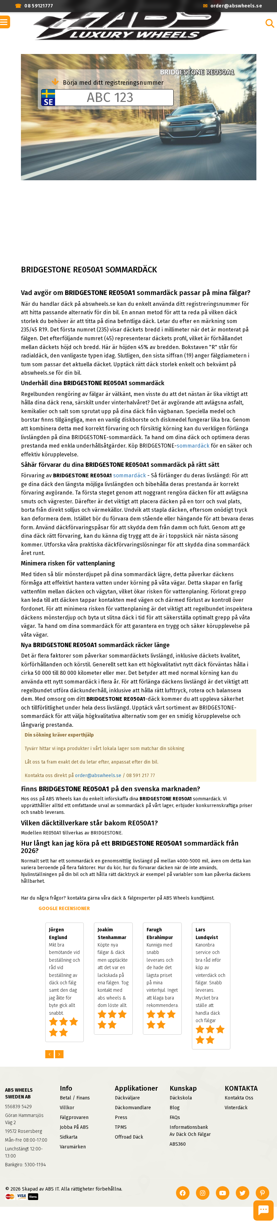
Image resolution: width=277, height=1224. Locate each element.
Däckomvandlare (133, 1108)
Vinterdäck (236, 1108)
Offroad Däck (129, 1137)
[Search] (270, 23)
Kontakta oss (239, 1098)
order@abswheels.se (98, 775)
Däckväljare (127, 1098)
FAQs (175, 1117)
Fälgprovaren (74, 1117)
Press (121, 1117)
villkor (67, 1108)
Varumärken (73, 1147)
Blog (175, 1108)
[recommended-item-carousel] (50, 1054)
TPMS (121, 1127)
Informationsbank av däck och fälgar (190, 1130)
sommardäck (193, 446)
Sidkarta (68, 1137)
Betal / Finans (75, 1098)
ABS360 (178, 1144)
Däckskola (181, 1098)
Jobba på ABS (74, 1127)
